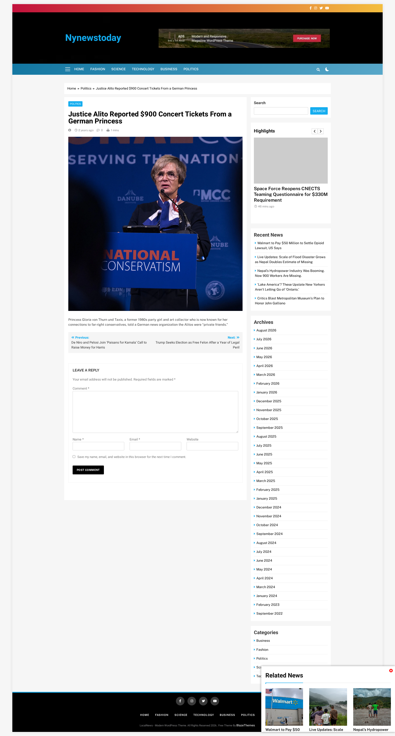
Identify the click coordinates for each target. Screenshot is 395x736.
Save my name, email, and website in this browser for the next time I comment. (131, 457)
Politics (191, 69)
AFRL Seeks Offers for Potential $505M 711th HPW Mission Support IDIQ (288, 194)
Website (193, 439)
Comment (81, 388)
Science (118, 69)
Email (135, 439)
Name (78, 439)
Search (260, 103)
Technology (143, 69)
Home (79, 69)
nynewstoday (93, 38)
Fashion (97, 69)
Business (168, 69)
